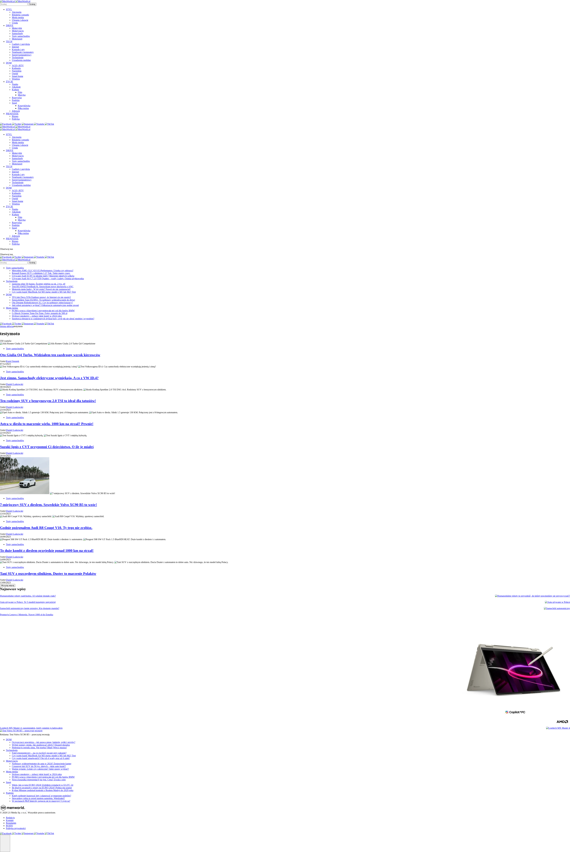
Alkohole (16, 87)
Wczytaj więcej (7, 585)
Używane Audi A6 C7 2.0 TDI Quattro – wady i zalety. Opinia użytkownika (48, 278)
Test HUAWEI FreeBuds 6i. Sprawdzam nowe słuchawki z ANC (42, 286)
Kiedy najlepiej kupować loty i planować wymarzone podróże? (41, 795)
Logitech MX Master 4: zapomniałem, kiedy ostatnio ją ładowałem (31, 728)
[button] (5, 843)
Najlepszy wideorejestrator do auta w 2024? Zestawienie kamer (41, 763)
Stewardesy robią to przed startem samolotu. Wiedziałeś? (38, 798)
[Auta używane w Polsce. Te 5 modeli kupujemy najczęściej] (557, 602)
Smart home (17, 76)
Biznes (15, 116)
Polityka (16, 119)
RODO (9, 825)
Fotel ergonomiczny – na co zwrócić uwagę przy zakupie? (39, 753)
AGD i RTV (18, 65)
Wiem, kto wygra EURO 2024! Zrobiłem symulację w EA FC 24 (42, 785)
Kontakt (10, 820)
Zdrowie (16, 111)
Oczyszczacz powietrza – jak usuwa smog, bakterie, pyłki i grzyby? (43, 742)
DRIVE (9, 25)
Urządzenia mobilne (21, 60)
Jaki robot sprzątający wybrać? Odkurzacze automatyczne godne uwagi (45, 305)
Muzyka (22, 95)
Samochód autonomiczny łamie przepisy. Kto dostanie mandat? (29, 608)
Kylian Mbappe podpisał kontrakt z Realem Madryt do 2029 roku (42, 790)
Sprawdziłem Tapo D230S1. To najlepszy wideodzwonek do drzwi (43, 300)
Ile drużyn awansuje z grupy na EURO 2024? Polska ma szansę (42, 787)
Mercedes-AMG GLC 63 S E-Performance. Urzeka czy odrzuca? (42, 270)
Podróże (16, 100)
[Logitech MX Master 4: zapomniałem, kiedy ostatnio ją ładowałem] (558, 728)
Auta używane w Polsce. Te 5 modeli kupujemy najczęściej (28, 602)
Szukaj (32, 4)
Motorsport (17, 39)
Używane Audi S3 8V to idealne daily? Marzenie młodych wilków (43, 276)
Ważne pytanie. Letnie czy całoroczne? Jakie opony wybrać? (40, 769)
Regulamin (11, 823)
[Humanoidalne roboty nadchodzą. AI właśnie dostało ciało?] (532, 596)
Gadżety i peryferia (21, 44)
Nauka (15, 84)
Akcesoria (16, 12)
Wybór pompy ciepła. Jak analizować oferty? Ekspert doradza (41, 745)
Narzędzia (16, 71)
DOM (9, 63)
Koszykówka (24, 105)
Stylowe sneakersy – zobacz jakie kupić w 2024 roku (37, 316)
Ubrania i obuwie (20, 20)
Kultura (15, 89)
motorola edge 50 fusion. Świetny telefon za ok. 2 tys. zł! (38, 284)
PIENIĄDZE (12, 113)
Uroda (15, 23)
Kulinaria (16, 68)
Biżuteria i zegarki (20, 15)
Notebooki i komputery (23, 52)
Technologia (12, 750)
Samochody (17, 33)
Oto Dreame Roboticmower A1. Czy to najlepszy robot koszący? (42, 302)
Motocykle (17, 28)
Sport (14, 103)
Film (20, 92)
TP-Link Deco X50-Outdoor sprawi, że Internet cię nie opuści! (41, 297)
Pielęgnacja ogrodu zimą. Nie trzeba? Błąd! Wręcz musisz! (39, 747)
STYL (9, 9)
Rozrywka (17, 97)
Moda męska (18, 17)
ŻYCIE (9, 81)
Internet (15, 47)
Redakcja (10, 817)
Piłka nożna (23, 108)
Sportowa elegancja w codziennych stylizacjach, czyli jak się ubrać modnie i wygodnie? (53, 318)
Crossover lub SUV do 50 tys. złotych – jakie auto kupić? (39, 766)
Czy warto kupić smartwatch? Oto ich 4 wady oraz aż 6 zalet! (41, 758)
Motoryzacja (18, 31)
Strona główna (7, 326)
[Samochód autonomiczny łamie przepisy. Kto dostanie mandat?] (557, 608)
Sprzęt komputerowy (21, 55)
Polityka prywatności (16, 828)
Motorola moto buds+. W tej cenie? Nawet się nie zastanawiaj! (41, 289)
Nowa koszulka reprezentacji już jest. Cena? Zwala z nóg (39, 779)
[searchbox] (13, 4)
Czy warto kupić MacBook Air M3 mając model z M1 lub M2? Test (44, 292)
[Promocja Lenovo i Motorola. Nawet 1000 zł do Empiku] (513, 670)
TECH (9, 41)
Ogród (15, 73)
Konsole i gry (18, 49)
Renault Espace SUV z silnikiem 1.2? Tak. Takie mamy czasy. (41, 273)
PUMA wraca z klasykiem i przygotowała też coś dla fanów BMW (43, 310)
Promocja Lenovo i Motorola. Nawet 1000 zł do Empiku (26, 614)
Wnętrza (16, 79)
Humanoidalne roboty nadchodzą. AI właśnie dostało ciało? (28, 596)
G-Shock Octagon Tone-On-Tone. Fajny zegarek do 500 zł (39, 313)
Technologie (17, 57)
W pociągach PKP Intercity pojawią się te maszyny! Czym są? (41, 801)
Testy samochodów (21, 36)
